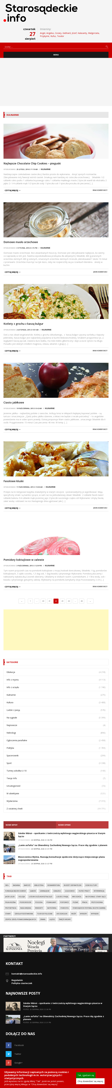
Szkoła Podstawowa (24, 914)
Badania (16, 885)
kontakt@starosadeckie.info (27, 973)
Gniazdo (57, 891)
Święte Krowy (65, 919)
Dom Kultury (91, 885)
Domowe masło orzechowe (21, 242)
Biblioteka (38, 885)
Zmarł (43, 919)
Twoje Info (12, 778)
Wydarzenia (12, 801)
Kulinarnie (45, 169)
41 (50, 601)
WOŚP (73, 914)
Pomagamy (51, 902)
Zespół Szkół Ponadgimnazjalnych (20, 919)
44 (69, 601)
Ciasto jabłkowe (14, 402)
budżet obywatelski (72, 885)
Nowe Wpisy (12, 825)
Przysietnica (10, 908)
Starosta (64, 908)
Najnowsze (12, 725)
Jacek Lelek (10, 896)
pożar (75, 902)
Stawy (8, 914)
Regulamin (17, 980)
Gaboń (33, 891)
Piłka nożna (10, 902)
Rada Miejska (25, 908)
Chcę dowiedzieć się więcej (90, 1081)
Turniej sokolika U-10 (17, 770)
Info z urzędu (13, 687)
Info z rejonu (13, 679)
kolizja (22, 896)
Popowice (64, 902)
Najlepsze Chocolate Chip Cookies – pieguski (32, 163)
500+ (7, 885)
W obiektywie (13, 793)
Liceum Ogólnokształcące (40, 896)
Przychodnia (97, 902)
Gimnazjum (44, 891)
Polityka (10, 748)
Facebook (19, 1045)
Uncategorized (13, 785)
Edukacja (11, 672)
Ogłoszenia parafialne (17, 740)
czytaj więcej (11, 190)
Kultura (10, 702)
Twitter (17, 1054)
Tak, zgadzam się (86, 1075)
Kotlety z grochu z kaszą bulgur (23, 323)
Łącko (52, 919)
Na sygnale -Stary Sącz (95, 896)
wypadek (95, 914)
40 (43, 601)
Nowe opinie (64, 825)
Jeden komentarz (100, 272)
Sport (9, 763)
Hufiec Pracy (84, 891)
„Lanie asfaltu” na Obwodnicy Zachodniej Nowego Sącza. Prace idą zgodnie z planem (62, 845)
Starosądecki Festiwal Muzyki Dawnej (89, 908)
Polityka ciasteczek (22, 983)
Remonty (39, 908)
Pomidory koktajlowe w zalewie (24, 559)
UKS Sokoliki (61, 914)
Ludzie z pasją (13, 710)
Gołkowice (70, 891)
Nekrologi (11, 732)
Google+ (18, 1062)
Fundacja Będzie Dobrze (15, 891)
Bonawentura (54, 885)
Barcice (27, 885)
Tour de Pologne (44, 914)
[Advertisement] (56, 82)
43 (62, 601)
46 (82, 601)
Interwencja (99, 891)
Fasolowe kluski (14, 481)
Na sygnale (12, 717)
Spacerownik (13, 755)
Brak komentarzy (100, 190)
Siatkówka (51, 908)
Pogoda (38, 902)
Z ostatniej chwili (14, 808)
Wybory (83, 914)
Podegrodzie (25, 902)
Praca (84, 902)
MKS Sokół (76, 896)
